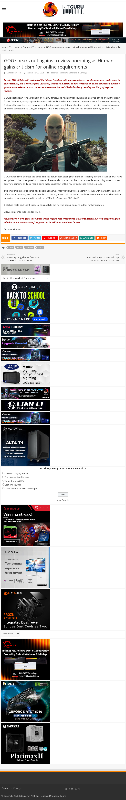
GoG (19, 247)
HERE (38, 211)
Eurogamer (34, 108)
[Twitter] (72, 789)
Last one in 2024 (13, 484)
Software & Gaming (77, 72)
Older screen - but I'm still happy (21, 488)
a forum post (55, 176)
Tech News (14, 47)
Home (4, 47)
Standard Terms (58, 795)
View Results (63, 500)
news (40, 247)
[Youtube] (75, 789)
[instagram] (79, 789)
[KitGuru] (63, 8)
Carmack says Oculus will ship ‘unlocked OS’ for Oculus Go (103, 257)
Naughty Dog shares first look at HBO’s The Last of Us (23, 257)
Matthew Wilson (14, 72)
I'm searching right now (16, 473)
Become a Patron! (12, 229)
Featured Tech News (33, 47)
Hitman (29, 247)
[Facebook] (69, 789)
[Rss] (66, 789)
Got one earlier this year (17, 477)
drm (11, 247)
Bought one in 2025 (14, 480)
